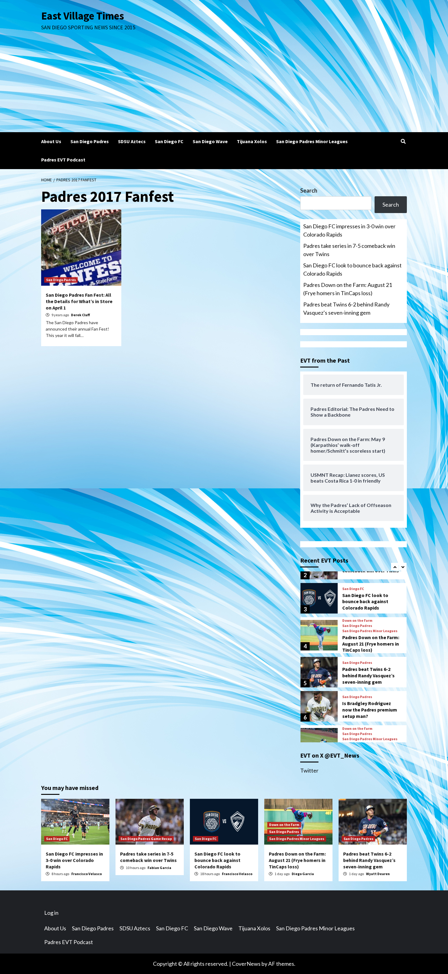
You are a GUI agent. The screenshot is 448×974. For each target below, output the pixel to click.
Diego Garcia (303, 873)
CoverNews (246, 963)
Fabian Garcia (159, 867)
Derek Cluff (80, 315)
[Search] (403, 141)
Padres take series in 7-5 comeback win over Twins (349, 249)
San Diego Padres (89, 141)
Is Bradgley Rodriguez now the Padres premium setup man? (369, 709)
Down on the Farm (357, 620)
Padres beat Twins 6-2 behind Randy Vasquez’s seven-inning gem (346, 308)
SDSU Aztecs (132, 141)
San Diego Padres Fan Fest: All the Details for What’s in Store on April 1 (79, 301)
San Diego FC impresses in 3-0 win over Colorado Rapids (349, 230)
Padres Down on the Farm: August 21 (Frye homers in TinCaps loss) (347, 288)
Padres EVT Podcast (63, 160)
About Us (51, 141)
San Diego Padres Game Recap (146, 838)
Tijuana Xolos (252, 141)
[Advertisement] (224, 86)
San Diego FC (169, 141)
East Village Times (82, 16)
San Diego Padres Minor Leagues (312, 141)
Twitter (309, 770)
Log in (51, 912)
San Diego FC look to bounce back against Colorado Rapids (352, 269)
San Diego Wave (210, 141)
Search (308, 190)
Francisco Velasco (86, 873)
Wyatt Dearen (378, 873)
